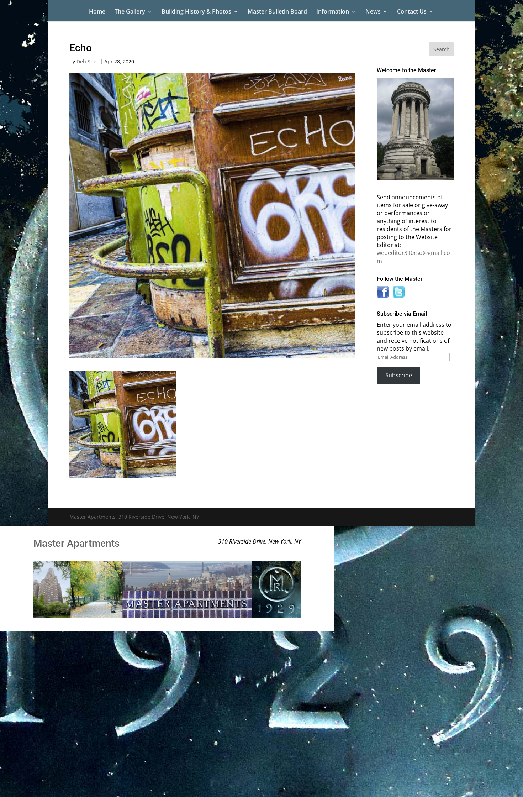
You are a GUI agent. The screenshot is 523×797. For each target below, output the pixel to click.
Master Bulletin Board (277, 12)
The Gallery (130, 12)
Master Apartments (76, 543)
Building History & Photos (196, 12)
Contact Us (412, 12)
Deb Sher (87, 61)
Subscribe (398, 375)
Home (97, 12)
